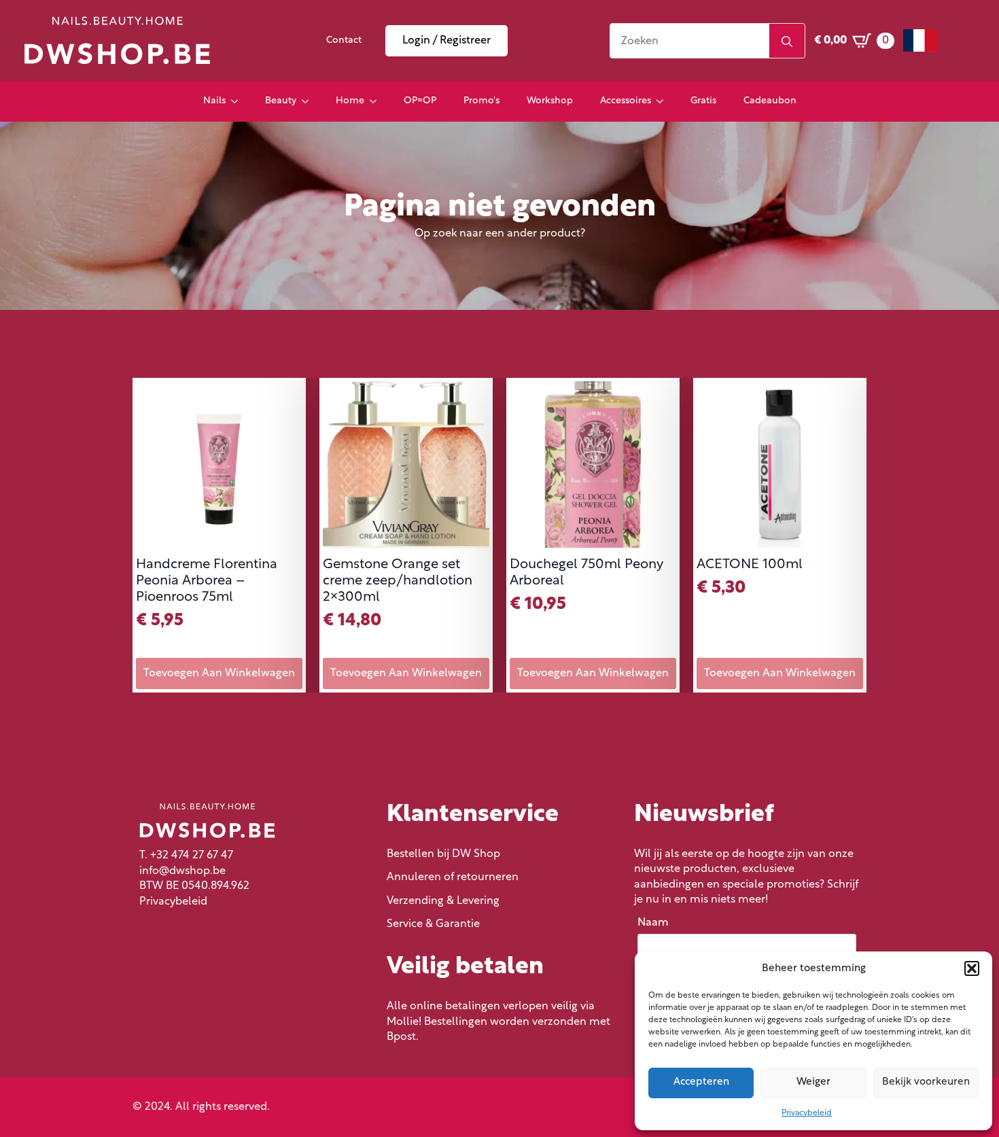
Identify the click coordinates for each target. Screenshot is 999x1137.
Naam (656, 922)
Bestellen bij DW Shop (443, 854)
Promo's (481, 101)
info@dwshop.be (182, 871)
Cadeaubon (769, 101)
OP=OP (420, 101)
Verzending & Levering (443, 901)
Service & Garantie (433, 924)
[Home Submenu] (377, 101)
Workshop (550, 101)
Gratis (703, 101)
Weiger (813, 1082)
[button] (972, 968)
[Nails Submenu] (238, 101)
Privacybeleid (807, 1113)
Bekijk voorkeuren (926, 1082)
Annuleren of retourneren (453, 877)
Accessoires (625, 101)
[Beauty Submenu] (309, 101)
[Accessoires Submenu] (664, 101)
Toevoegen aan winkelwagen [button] (219, 673)
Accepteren (701, 1082)
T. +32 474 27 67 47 (186, 855)
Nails (214, 101)
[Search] (787, 41)
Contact (344, 40)
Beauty (280, 101)
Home (350, 101)
